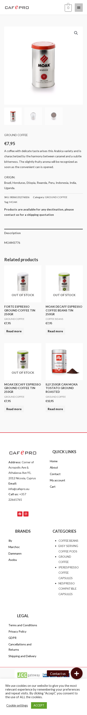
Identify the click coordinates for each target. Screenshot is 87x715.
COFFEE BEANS (68, 540)
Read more (14, 331)
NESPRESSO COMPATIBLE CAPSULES (67, 588)
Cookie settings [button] (17, 705)
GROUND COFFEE (16, 135)
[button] (76, 33)
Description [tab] (12, 233)
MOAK (13, 202)
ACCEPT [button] (39, 705)
